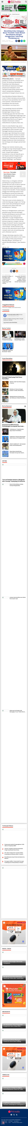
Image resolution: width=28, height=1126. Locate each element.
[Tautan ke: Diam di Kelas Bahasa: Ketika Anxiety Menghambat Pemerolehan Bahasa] (5, 539)
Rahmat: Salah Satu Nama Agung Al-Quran (17, 382)
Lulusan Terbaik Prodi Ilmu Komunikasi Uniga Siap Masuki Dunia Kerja (13, 849)
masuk (9, 307)
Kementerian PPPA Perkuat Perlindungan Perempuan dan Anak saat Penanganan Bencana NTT (7, 339)
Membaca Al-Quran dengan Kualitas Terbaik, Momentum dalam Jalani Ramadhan (16, 389)
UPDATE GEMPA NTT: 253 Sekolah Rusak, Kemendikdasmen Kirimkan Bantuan (18, 444)
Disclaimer (16, 1121)
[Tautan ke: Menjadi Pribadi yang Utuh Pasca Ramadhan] (14, 368)
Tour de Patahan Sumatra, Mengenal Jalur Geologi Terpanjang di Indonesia (13, 480)
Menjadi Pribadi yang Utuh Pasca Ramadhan (12, 378)
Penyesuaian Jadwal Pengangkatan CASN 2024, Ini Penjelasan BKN (14, 845)
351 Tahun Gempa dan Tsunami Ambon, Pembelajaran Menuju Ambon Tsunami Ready (13, 853)
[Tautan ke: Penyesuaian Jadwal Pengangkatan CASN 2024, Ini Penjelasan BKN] (14, 836)
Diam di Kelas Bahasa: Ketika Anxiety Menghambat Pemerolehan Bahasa (16, 484)
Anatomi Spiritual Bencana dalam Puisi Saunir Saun (18, 598)
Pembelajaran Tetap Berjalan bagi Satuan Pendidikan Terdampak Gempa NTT (20, 339)
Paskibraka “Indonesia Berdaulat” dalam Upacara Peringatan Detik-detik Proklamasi (7, 351)
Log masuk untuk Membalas (10, 322)
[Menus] (2, 1)
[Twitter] (14, 271)
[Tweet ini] (19, 41)
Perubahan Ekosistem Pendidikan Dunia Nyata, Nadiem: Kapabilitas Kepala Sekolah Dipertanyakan (20, 278)
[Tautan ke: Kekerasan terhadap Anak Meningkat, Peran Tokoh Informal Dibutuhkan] (5, 765)
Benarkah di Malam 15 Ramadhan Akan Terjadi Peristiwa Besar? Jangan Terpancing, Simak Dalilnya (7, 279)
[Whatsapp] (24, 41)
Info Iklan (10, 1121)
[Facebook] (11, 271)
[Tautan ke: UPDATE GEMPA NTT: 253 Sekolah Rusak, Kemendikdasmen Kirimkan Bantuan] (5, 446)
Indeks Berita (4, 1121)
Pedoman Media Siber (17, 1122)
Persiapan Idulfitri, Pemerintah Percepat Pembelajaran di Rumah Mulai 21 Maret (14, 862)
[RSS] (17, 271)
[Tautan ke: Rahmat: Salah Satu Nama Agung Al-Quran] (5, 384)
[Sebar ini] (16, 41)
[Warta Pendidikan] (14, 1)
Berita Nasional (5, 41)
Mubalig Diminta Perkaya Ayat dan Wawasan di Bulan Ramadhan (18, 397)
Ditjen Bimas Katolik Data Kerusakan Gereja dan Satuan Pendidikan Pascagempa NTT (17, 452)
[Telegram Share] (22, 41)
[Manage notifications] (3, 1123)
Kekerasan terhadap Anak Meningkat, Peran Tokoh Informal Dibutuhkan (18, 711)
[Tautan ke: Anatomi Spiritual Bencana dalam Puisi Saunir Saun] (5, 652)
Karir (10, 1122)
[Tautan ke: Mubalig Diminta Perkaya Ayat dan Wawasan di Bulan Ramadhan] (5, 398)
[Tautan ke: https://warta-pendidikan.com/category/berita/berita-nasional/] (25, 406)
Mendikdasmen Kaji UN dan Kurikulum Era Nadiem (14, 857)
